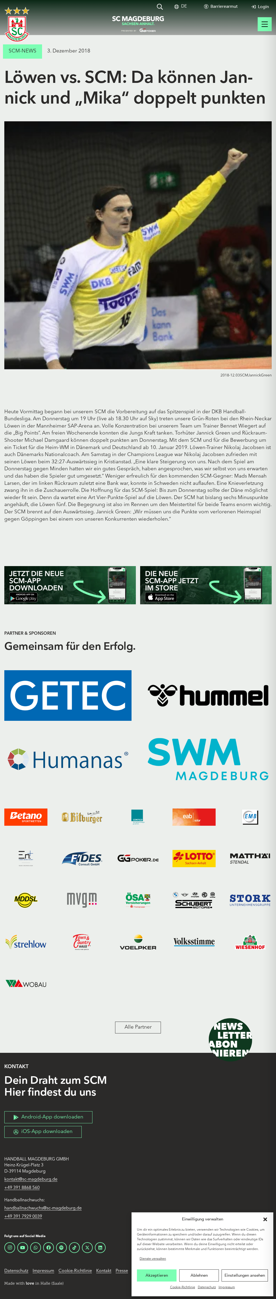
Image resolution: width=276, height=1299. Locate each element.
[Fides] (82, 858)
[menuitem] (184, 6)
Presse (122, 1271)
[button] (265, 1219)
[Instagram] (9, 1247)
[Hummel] (208, 695)
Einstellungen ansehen (245, 1275)
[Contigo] (138, 817)
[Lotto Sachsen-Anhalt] (194, 858)
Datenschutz (207, 1287)
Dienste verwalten (153, 1259)
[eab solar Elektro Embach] (194, 817)
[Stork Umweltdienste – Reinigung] (250, 900)
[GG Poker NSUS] (138, 858)
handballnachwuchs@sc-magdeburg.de (43, 1208)
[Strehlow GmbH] (25, 941)
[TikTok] (74, 1247)
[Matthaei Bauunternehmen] (250, 858)
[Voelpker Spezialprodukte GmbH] (138, 941)
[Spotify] (61, 1247)
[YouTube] (22, 1247)
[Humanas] (68, 759)
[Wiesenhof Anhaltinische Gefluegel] (250, 941)
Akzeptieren (157, 1275)
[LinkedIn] (100, 1247)
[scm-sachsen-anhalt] (138, 24)
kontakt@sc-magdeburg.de (30, 1179)
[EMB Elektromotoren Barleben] (250, 817)
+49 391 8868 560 (22, 1188)
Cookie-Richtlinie (182, 1287)
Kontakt (103, 1271)
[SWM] (208, 759)
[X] (87, 1247)
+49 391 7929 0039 (23, 1217)
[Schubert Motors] (194, 900)
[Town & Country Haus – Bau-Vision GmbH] (82, 941)
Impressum (227, 1287)
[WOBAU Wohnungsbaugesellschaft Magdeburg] (25, 983)
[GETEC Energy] (68, 695)
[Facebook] (48, 1247)
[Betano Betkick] (25, 817)
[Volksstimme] (194, 941)
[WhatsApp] (35, 1247)
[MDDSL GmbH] (25, 900)
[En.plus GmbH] (25, 858)
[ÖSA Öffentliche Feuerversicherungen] (138, 900)
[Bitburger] (82, 817)
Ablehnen (199, 1275)
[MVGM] (82, 900)
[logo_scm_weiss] (17, 24)
